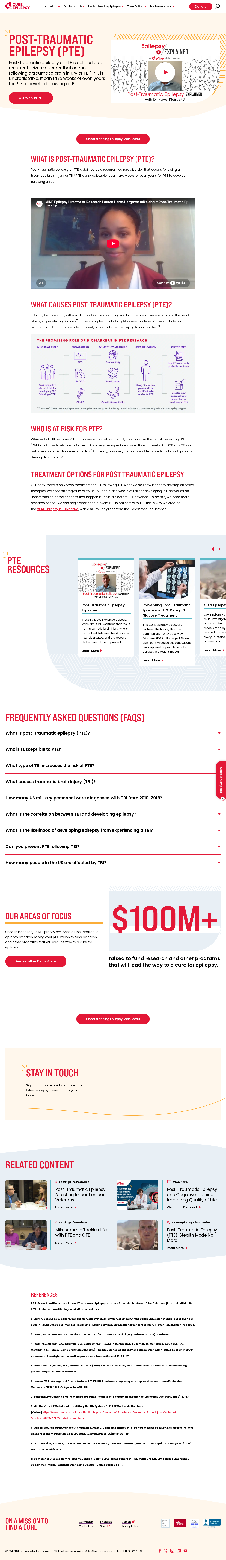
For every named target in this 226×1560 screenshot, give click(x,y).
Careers (126, 1522)
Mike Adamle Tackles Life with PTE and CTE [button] (81, 1232)
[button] (17, 8)
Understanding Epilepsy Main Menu (113, 139)
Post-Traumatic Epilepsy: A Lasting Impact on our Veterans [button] (80, 1194)
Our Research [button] (73, 6)
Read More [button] (175, 1248)
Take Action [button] (135, 6)
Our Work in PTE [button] (31, 98)
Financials (106, 1522)
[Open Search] (218, 6)
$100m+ (164, 918)
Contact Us (86, 1526)
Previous (83, 552)
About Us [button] (51, 6)
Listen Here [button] (64, 1207)
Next (83, 682)
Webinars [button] (180, 1182)
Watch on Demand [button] (182, 1207)
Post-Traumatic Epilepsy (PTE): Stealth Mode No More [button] (192, 1235)
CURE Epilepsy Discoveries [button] (191, 1222)
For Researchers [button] (160, 6)
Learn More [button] (90, 650)
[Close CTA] (222, 799)
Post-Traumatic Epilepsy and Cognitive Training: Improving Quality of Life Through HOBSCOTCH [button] (192, 1197)
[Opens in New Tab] (165, 1527)
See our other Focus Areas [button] (35, 961)
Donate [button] (201, 6)
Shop (103, 1526)
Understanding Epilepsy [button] (104, 6)
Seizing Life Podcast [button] (74, 1182)
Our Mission (86, 1522)
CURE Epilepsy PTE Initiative (57, 509)
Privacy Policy (130, 1526)
